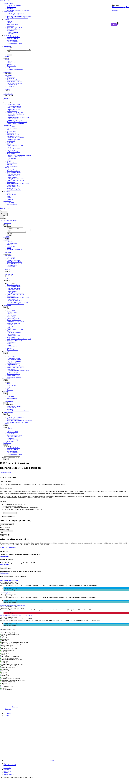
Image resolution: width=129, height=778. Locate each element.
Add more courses (117, 7)
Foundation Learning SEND (15, 69)
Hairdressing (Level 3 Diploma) (9, 580)
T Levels (9, 64)
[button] (66, 513)
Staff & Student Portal (10, 765)
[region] (64, 659)
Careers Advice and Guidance (15, 123)
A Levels (9, 61)
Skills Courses (11, 86)
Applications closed (5, 472)
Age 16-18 (6, 56)
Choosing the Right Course (14, 120)
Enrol (114, 24)
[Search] (0, 210)
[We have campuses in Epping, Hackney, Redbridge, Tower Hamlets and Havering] (8, 697)
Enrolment (115, 10)
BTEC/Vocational (12, 63)
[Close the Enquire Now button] (117, 23)
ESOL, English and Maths (14, 81)
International (7, 98)
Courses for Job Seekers (13, 80)
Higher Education (12, 84)
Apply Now (125, 7)
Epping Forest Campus (6, 530)
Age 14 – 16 (7, 89)
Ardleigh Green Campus (7, 524)
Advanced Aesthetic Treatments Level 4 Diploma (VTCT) (16, 615)
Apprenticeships (11, 66)
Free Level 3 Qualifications (14, 83)
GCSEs (9, 67)
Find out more (4, 556)
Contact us (6, 763)
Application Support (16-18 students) (17, 122)
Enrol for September (5, 473)
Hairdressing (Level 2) (6, 593)
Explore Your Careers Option (8, 547)
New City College (5, 208)
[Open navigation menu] (0, 207)
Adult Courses (7, 72)
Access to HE (11, 78)
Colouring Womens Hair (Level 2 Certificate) (12, 605)
